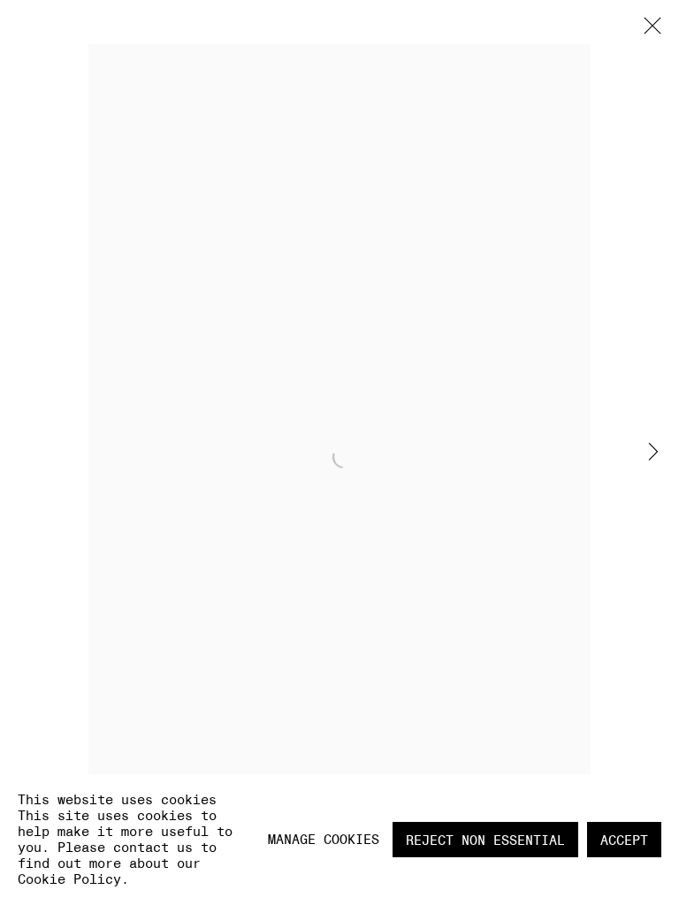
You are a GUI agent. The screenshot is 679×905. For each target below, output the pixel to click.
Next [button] (653, 453)
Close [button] (648, 31)
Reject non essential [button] (485, 840)
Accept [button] (624, 840)
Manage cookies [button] (323, 839)
